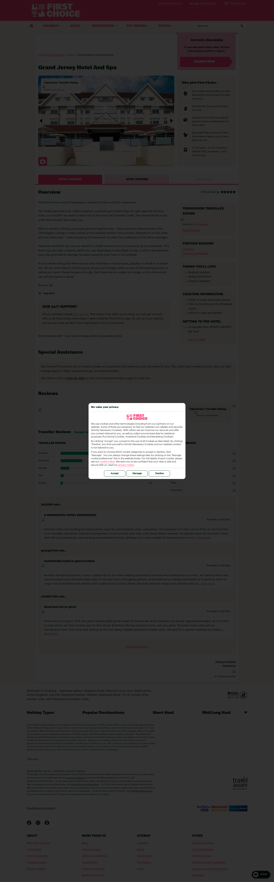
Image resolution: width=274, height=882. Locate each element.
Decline (159, 473)
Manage (137, 473)
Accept (115, 473)
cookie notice (107, 462)
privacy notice (126, 465)
